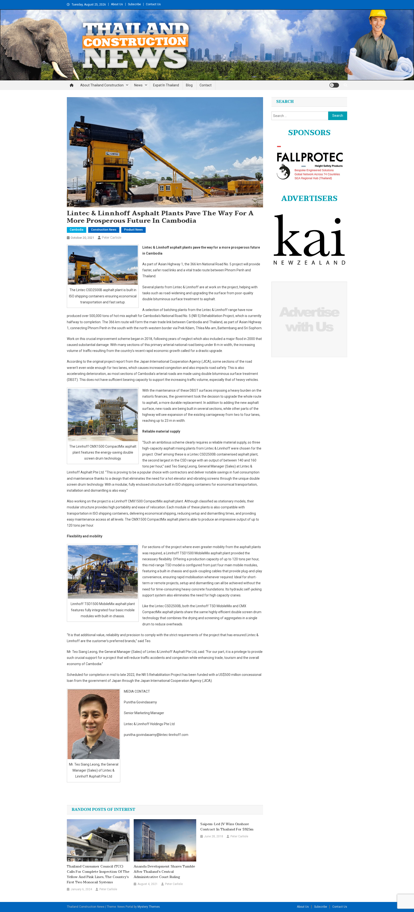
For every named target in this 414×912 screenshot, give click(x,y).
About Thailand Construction (102, 85)
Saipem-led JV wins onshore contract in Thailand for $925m (226, 827)
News (138, 85)
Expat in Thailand (166, 85)
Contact (206, 85)
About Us (117, 4)
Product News (133, 229)
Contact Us (153, 4)
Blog (189, 85)
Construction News (103, 229)
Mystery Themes (149, 906)
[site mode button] (334, 85)
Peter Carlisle (111, 237)
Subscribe (134, 4)
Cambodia (76, 229)
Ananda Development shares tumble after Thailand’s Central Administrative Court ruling (164, 872)
